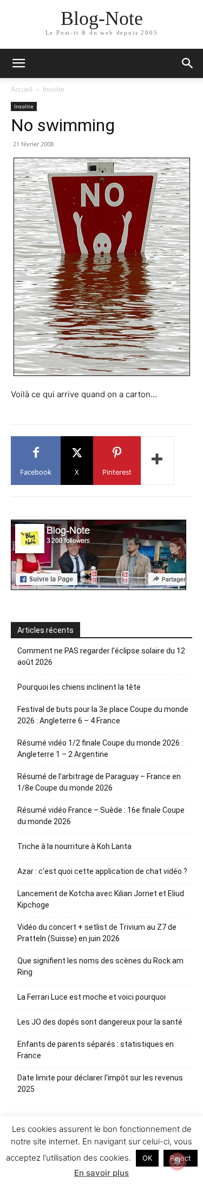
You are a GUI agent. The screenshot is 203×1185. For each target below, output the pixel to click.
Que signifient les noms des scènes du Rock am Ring (100, 966)
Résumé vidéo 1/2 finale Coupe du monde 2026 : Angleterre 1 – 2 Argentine (100, 749)
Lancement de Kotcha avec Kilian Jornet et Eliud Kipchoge (100, 899)
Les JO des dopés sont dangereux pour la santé (99, 1022)
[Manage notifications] (177, 1161)
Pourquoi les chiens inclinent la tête (79, 687)
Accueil (21, 89)
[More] (157, 460)
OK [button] (147, 1158)
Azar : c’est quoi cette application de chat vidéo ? (102, 871)
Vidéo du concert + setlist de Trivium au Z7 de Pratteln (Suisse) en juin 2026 (96, 933)
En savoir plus (101, 1173)
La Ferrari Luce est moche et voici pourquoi (91, 997)
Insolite (53, 89)
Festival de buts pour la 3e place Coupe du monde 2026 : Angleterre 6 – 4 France (102, 715)
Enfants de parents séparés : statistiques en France (95, 1050)
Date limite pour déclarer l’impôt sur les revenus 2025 (100, 1083)
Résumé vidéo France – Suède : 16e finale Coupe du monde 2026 (101, 816)
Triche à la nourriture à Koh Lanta (74, 846)
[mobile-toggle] (18, 63)
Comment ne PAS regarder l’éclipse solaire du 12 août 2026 (101, 656)
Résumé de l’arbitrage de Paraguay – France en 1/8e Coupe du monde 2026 (99, 782)
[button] (188, 63)
